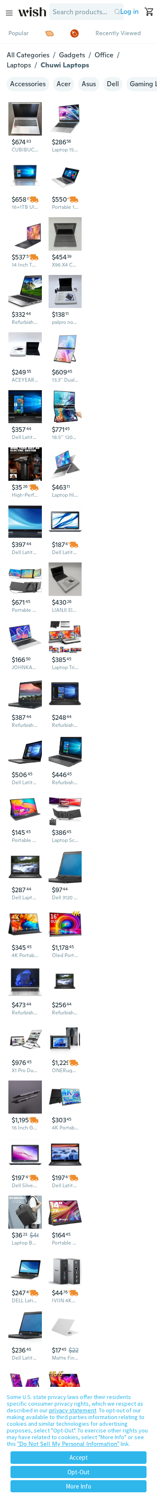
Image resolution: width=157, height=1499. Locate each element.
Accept (78, 1457)
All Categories (28, 55)
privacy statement (72, 1410)
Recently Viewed (118, 33)
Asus (89, 84)
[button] (117, 11)
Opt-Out (78, 1472)
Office (104, 55)
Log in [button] (129, 11)
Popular (18, 33)
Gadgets (72, 55)
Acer (64, 84)
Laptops (19, 65)
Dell (113, 84)
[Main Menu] (9, 13)
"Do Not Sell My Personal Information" (68, 1444)
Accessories (28, 84)
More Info (78, 1486)
